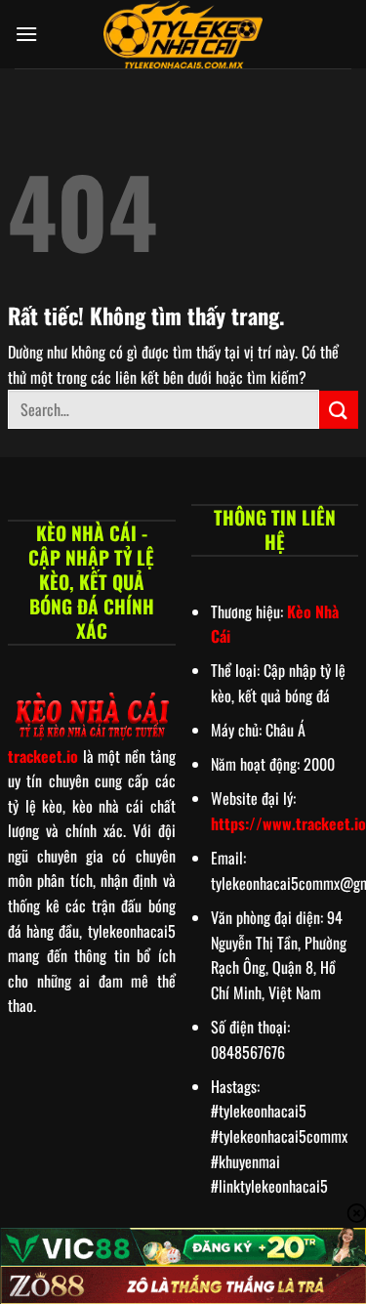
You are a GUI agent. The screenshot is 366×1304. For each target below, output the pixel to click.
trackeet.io (43, 756)
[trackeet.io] (183, 34)
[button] (26, 34)
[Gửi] (338, 410)
